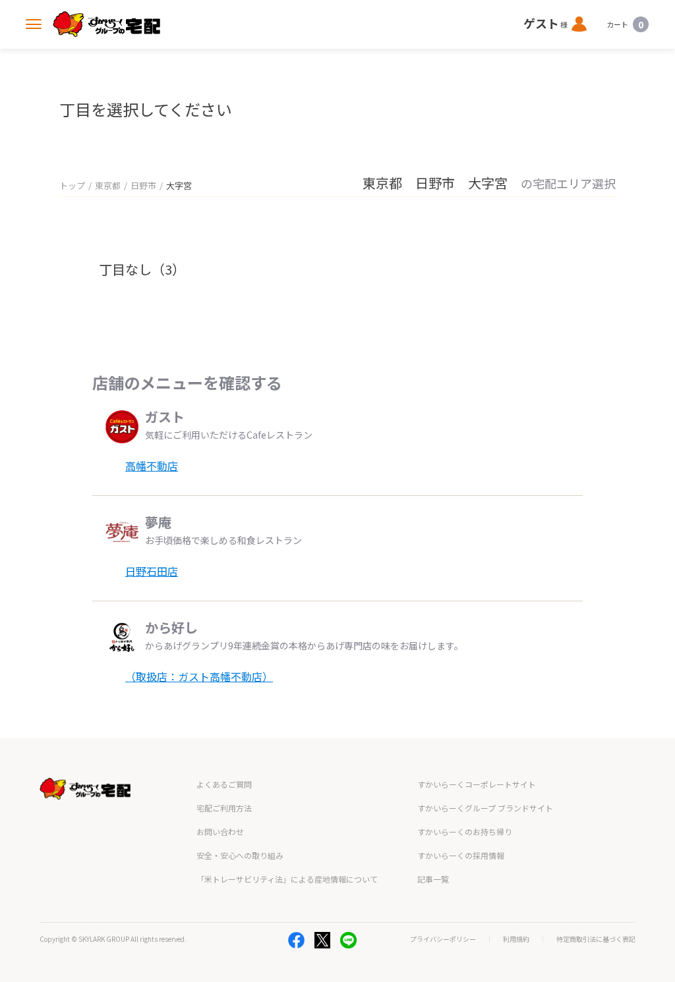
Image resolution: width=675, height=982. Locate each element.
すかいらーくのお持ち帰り (464, 831)
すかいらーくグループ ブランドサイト (485, 807)
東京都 (108, 185)
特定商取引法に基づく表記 (595, 939)
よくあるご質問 (224, 784)
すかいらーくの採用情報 (460, 855)
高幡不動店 (151, 466)
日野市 (143, 185)
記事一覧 (433, 879)
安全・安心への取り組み (239, 855)
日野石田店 (151, 571)
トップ (72, 185)
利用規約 (516, 939)
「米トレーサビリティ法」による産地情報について (287, 879)
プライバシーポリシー (443, 939)
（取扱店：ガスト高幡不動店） (199, 676)
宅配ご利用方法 (224, 807)
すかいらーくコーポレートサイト (476, 784)
